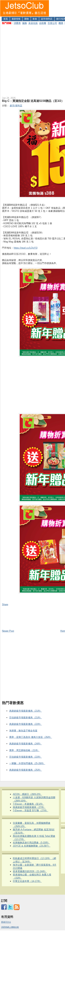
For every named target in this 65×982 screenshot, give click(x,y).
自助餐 (42, 23)
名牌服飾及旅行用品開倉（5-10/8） (31, 842)
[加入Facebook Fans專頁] (4, 909)
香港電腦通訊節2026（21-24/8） (30, 871)
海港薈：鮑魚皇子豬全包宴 (23, 730)
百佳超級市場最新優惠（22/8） (25, 756)
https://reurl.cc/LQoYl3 (25, 247)
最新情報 (16, 19)
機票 (60, 23)
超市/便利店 (46, 19)
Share (5, 604)
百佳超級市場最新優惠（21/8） (25, 717)
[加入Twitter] (10, 909)
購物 (26, 19)
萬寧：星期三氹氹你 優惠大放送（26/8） (30, 737)
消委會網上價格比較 (10, 927)
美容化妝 (33, 23)
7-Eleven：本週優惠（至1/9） (28, 804)
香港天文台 (6, 922)
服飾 (24, 23)
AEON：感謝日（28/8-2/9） (27, 794)
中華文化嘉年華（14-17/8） (27, 881)
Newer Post (8, 631)
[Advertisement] (32, 59)
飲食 (35, 19)
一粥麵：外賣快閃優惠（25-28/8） (27, 763)
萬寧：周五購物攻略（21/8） (24, 750)
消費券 (17, 23)
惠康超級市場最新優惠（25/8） (25, 770)
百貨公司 (52, 23)
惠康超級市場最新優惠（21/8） (25, 710)
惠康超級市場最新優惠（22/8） (25, 724)
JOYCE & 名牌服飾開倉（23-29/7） (31, 845)
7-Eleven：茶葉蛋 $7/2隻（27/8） (30, 810)
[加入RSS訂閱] (17, 909)
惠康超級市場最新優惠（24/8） (25, 743)
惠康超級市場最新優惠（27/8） (29, 807)
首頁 (5, 19)
